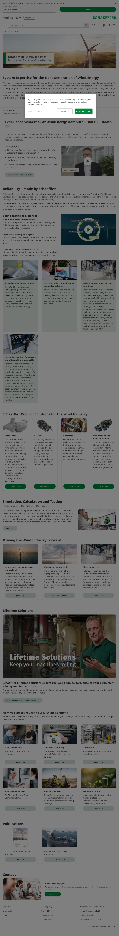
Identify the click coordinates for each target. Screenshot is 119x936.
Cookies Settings (35, 111)
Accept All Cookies (83, 111)
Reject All (65, 111)
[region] (60, 106)
